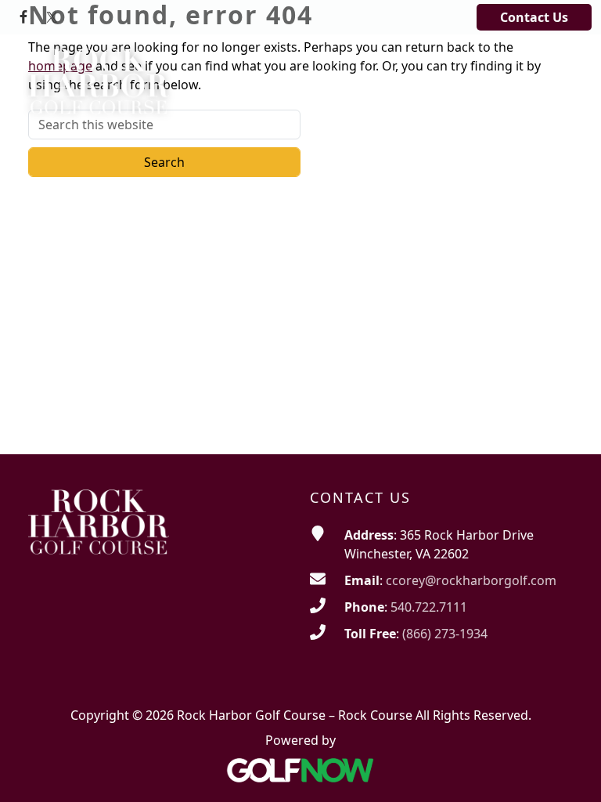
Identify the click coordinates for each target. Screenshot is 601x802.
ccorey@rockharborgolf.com (471, 580)
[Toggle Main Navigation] (551, 62)
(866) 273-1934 (445, 633)
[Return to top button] (569, 771)
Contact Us (534, 17)
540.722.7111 (428, 607)
